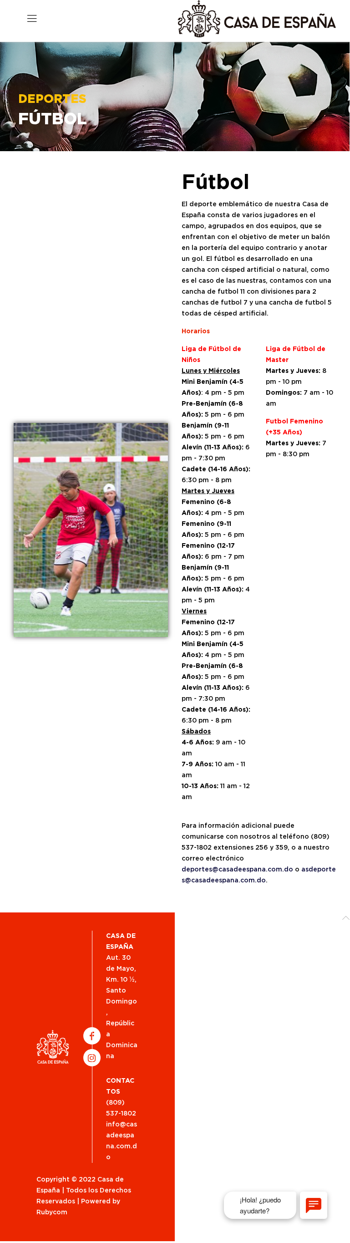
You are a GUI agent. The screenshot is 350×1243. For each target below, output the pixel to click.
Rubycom (51, 1212)
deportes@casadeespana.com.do (237, 869)
